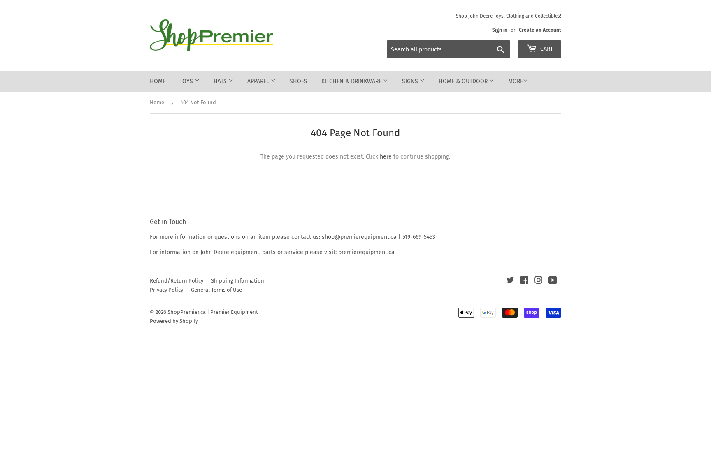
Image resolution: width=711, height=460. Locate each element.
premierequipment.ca (366, 252)
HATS (221, 81)
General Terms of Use (216, 290)
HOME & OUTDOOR (464, 81)
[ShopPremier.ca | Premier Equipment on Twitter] (510, 281)
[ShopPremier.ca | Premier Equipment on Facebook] (524, 281)
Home (157, 81)
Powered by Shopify (174, 321)
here (386, 156)
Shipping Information (237, 281)
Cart (546, 48)
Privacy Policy (166, 290)
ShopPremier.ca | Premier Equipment (212, 312)
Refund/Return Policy (176, 281)
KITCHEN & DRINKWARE (352, 81)
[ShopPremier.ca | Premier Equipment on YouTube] (552, 281)
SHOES (298, 81)
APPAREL (259, 81)
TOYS (187, 81)
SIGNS (411, 81)
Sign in (499, 30)
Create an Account (540, 30)
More (515, 81)
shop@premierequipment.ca (359, 237)
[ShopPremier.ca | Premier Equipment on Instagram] (538, 281)
